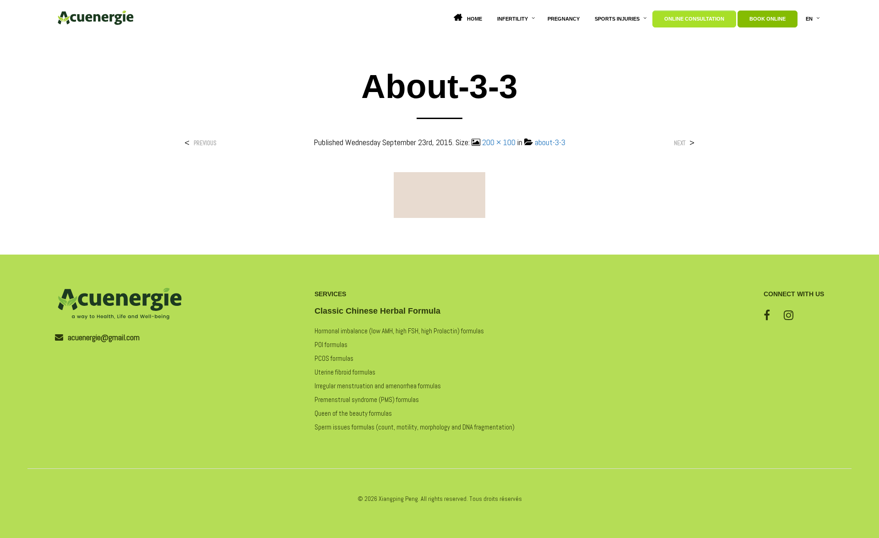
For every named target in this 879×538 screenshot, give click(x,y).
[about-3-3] (439, 194)
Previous (205, 143)
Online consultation (694, 19)
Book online (767, 19)
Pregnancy (564, 19)
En (809, 19)
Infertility (512, 19)
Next (679, 143)
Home (474, 19)
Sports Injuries (617, 19)
